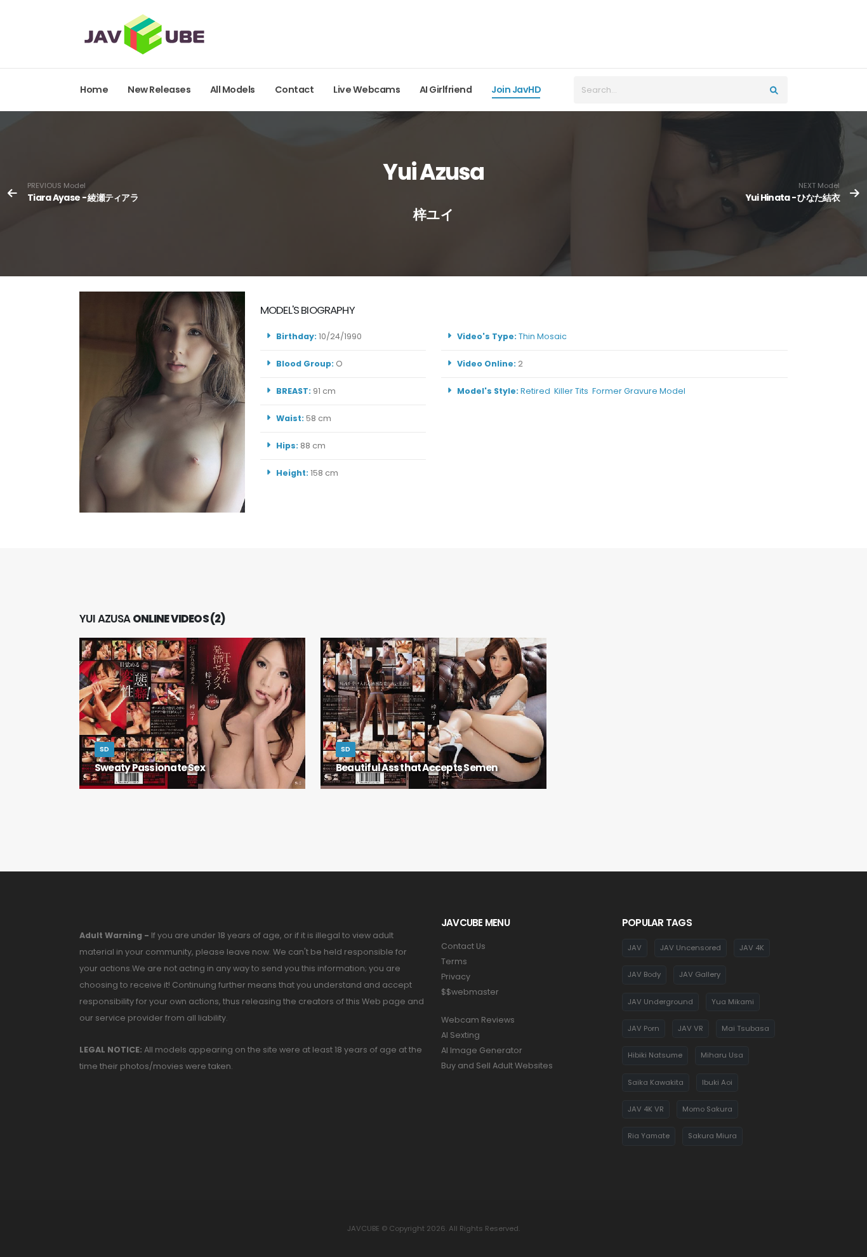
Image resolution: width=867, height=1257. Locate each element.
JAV (635, 948)
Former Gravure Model (638, 391)
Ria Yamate (649, 1136)
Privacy (455, 976)
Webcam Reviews (478, 1019)
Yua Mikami (732, 1002)
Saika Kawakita (656, 1082)
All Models (232, 89)
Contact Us (463, 946)
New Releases (159, 89)
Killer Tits (571, 391)
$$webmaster (470, 991)
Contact (294, 89)
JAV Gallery (699, 974)
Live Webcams (366, 89)
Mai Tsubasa (745, 1028)
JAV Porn (643, 1028)
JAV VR (690, 1028)
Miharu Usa (722, 1055)
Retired (535, 391)
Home (94, 89)
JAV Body (644, 974)
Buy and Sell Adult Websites (497, 1065)
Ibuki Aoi (717, 1082)
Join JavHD (516, 89)
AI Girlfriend (446, 89)
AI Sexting (460, 1035)
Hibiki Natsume (655, 1055)
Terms (454, 961)
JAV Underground (660, 1002)
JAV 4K (751, 948)
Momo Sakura (707, 1109)
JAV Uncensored (690, 948)
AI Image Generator (481, 1050)
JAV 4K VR (646, 1109)
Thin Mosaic (543, 336)
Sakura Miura (712, 1136)
